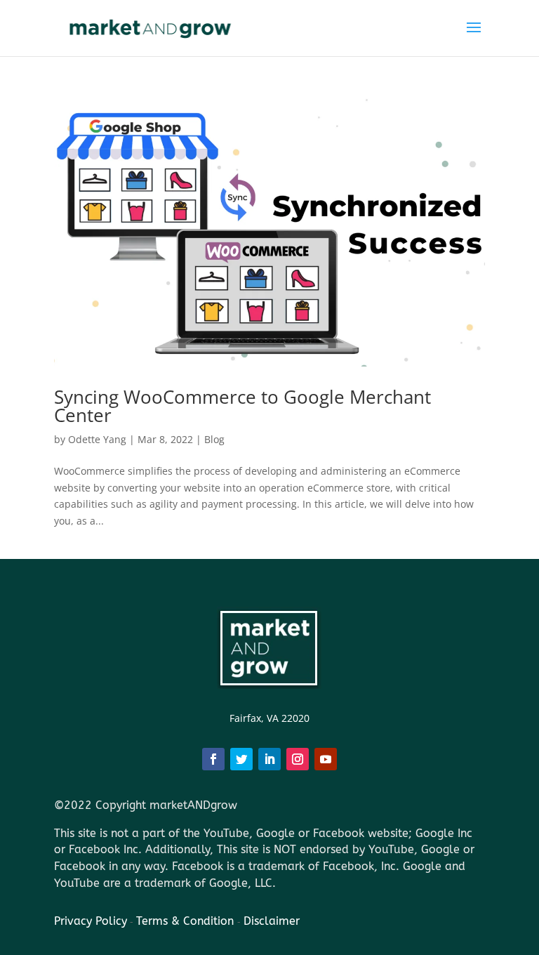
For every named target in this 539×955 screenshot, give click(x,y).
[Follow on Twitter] (241, 759)
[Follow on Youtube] (325, 759)
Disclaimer (272, 921)
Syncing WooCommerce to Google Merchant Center (242, 406)
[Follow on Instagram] (297, 759)
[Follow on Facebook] (213, 759)
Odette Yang (97, 439)
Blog (214, 439)
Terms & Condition (186, 921)
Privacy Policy (90, 921)
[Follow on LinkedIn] (269, 759)
